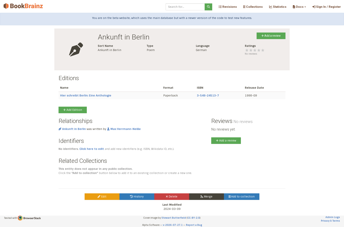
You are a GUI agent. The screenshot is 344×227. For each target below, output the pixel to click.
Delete (172, 196)
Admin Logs (332, 217)
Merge (207, 196)
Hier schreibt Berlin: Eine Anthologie (85, 95)
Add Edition (74, 110)
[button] (299, 7)
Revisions (229, 7)
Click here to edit (91, 149)
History (138, 196)
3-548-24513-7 (208, 95)
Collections (254, 7)
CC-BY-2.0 (193, 217)
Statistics (279, 7)
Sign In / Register (328, 7)
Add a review (272, 35)
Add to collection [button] (242, 196)
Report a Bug (194, 225)
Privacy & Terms (330, 220)
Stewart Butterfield (173, 217)
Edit (103, 196)
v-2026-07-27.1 (173, 225)
